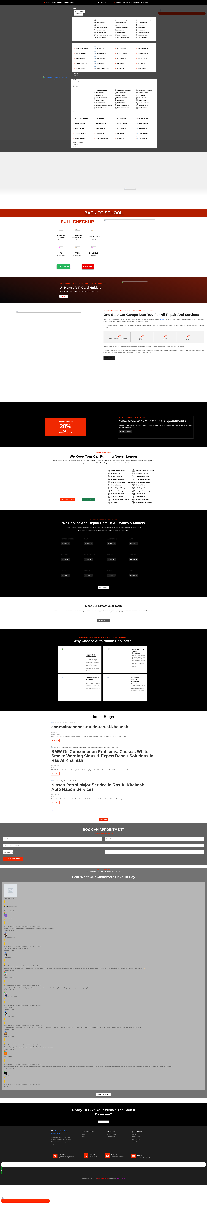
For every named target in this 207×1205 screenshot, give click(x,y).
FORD (131, 570)
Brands (75, 112)
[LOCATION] (55, 1156)
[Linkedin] (146, 1157)
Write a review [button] (8, 909)
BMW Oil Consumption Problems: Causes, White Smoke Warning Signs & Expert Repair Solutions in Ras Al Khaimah (102, 756)
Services (75, 86)
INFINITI (87, 570)
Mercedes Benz (67, 539)
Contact (75, 147)
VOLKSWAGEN (89, 555)
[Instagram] (137, 1157)
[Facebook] (143, 1157)
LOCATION (62, 1154)
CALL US (92, 1155)
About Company (78, 82)
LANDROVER (112, 539)
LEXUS (63, 570)
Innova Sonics (120, 1178)
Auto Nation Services (103, 1178)
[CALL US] (86, 1155)
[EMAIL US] (107, 1155)
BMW (86, 539)
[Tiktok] (140, 1157)
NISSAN (110, 555)
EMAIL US (114, 1155)
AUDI (131, 539)
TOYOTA (132, 555)
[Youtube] (149, 1157)
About (74, 79)
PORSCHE (64, 555)
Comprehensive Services (92, 679)
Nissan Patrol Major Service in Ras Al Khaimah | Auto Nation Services (99, 787)
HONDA (109, 570)
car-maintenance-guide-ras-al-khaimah (89, 727)
